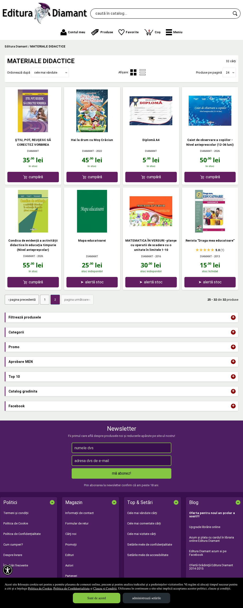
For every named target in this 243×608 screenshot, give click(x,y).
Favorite (132, 32)
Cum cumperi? (13, 544)
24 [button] (227, 72)
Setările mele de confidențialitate (149, 544)
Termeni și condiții (15, 513)
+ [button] (233, 317)
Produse (106, 32)
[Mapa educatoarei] (92, 231)
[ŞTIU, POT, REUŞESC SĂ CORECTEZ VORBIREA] (33, 131)
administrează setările (146, 598)
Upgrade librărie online (204, 527)
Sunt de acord (96, 598)
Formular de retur (77, 523)
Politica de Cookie (40, 588)
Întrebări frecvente (15, 565)
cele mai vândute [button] (45, 72)
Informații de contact (79, 513)
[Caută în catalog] (235, 13)
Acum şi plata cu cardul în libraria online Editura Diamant (211, 539)
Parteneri (71, 576)
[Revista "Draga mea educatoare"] (210, 231)
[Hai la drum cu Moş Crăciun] (92, 131)
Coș (154, 31)
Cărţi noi (70, 534)
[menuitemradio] (143, 72)
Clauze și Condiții (105, 588)
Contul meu (76, 32)
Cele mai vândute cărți (142, 513)
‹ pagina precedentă (22, 299)
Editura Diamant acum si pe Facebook (207, 552)
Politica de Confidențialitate (71, 588)
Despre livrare (12, 555)
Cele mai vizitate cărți (141, 534)
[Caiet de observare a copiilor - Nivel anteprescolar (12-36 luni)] (210, 131)
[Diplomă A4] (151, 131)
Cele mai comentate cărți (144, 523)
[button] (174, 32)
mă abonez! (121, 473)
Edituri (69, 555)
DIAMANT (33, 151)
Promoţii (71, 544)
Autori (69, 565)
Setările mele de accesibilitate (147, 555)
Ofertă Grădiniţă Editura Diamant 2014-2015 (211, 566)
